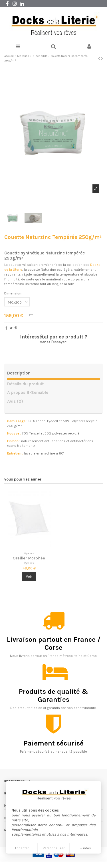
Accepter (22, 848)
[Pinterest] (16, 328)
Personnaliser (53, 848)
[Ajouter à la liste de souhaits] (22, 547)
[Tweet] (11, 328)
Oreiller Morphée (29, 558)
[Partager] (6, 328)
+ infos (85, 848)
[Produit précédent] (99, 58)
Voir (29, 577)
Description (19, 373)
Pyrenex (29, 563)
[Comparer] (29, 547)
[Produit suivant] (102, 58)
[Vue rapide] (35, 547)
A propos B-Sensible (27, 392)
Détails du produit (25, 384)
